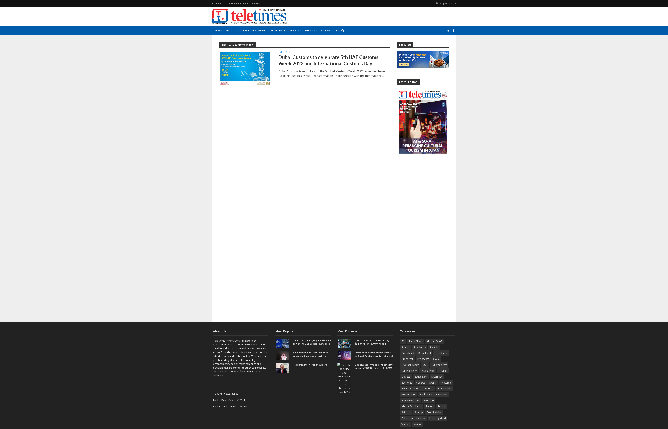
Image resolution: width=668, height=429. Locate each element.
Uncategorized (437, 418)
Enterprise (437, 376)
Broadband (407, 353)
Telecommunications (237, 3)
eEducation (421, 376)
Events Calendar (254, 30)
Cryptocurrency (410, 364)
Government (408, 394)
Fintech (429, 388)
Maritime (429, 400)
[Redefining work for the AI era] (282, 367)
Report (430, 406)
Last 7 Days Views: (224, 400)
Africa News (415, 341)
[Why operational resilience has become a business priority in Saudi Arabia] (282, 355)
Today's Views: (222, 393)
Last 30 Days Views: (225, 406)
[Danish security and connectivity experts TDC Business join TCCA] (344, 378)
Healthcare (426, 394)
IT (265, 3)
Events (282, 52)
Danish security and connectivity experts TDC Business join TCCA (373, 366)
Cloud (436, 359)
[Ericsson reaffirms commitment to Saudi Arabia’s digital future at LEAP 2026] (344, 355)
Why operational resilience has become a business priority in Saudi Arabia (310, 356)
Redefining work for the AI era (310, 364)
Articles (295, 30)
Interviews (217, 3)
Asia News (420, 347)
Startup (419, 412)
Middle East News (411, 406)
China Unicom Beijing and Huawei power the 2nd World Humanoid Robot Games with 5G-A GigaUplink (312, 345)
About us (232, 30)
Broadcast (407, 359)
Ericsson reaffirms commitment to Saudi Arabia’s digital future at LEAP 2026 (374, 356)
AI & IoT (437, 341)
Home (218, 30)
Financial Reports (411, 388)
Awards (434, 347)
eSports (420, 382)
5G (403, 341)
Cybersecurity (439, 364)
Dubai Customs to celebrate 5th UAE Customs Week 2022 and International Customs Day (328, 60)
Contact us (329, 30)
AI (428, 341)
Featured (446, 382)
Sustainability (434, 412)
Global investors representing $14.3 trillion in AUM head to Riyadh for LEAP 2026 (372, 343)
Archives (311, 30)
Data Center (428, 370)
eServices (406, 382)
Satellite (256, 3)
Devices (443, 370)
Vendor (405, 424)
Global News (444, 388)
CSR (425, 364)
